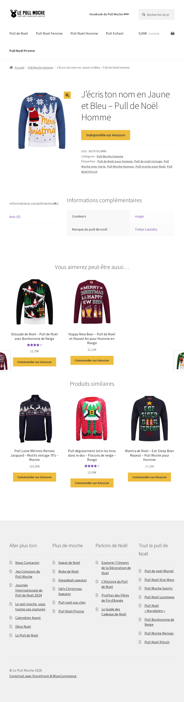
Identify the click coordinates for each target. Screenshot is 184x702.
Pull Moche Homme (40, 67)
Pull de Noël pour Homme (115, 161)
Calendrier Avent (28, 617)
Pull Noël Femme (49, 33)
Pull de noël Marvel (159, 571)
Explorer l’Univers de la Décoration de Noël (116, 567)
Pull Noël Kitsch (157, 642)
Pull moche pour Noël (150, 166)
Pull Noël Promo (71, 611)
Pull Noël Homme (84, 33)
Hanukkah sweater (72, 580)
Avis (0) (14, 216)
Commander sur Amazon (34, 362)
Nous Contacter (27, 562)
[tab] (34, 203)
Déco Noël (23, 626)
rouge (139, 216)
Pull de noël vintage (148, 161)
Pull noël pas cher (72, 602)
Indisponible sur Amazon (105, 135)
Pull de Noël (18, 33)
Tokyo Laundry (146, 229)
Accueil (19, 67)
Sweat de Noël (69, 562)
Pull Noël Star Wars (159, 579)
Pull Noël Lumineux (159, 597)
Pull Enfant (115, 33)
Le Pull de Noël (26, 635)
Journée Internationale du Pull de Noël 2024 (28, 590)
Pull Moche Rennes (159, 633)
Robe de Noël (68, 571)
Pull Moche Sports (159, 588)
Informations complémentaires (34, 203)
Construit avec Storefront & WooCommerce (43, 676)
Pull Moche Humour (120, 166)
